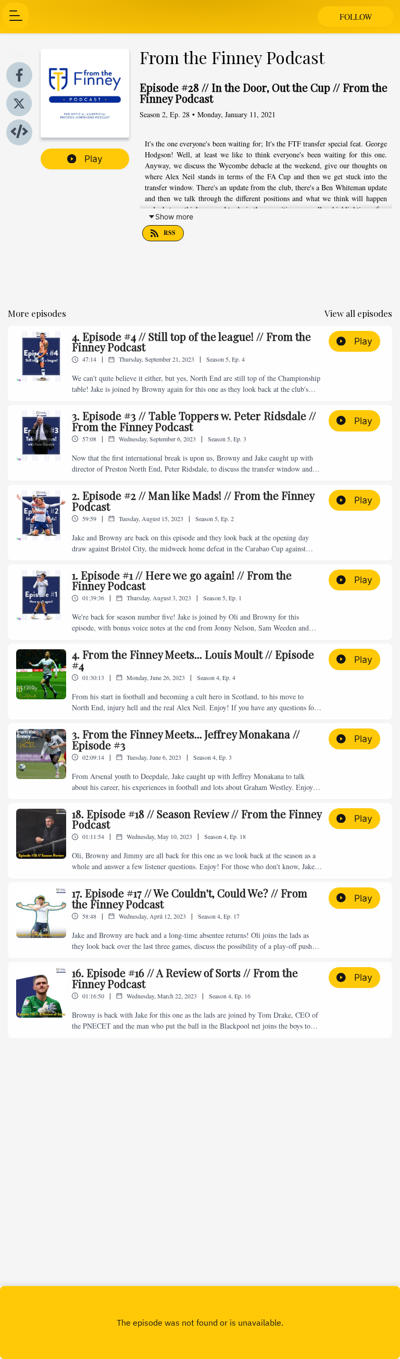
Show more (174, 216)
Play (93, 158)
